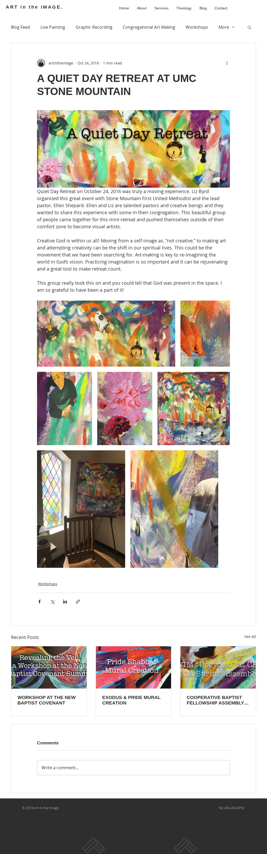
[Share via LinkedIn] (65, 601)
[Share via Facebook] (39, 601)
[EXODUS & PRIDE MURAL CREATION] (133, 667)
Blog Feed (20, 27)
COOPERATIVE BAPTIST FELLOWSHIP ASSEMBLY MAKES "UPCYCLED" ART (216, 700)
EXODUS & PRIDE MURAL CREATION (131, 700)
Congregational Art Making (149, 27)
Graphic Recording (94, 27)
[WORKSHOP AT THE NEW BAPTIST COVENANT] (49, 667)
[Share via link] (77, 601)
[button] (249, 27)
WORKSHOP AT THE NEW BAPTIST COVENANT (46, 700)
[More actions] (227, 63)
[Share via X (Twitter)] (52, 601)
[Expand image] (106, 334)
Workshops (197, 27)
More (224, 27)
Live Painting (52, 27)
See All (250, 636)
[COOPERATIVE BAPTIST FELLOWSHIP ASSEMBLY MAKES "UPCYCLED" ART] (218, 667)
